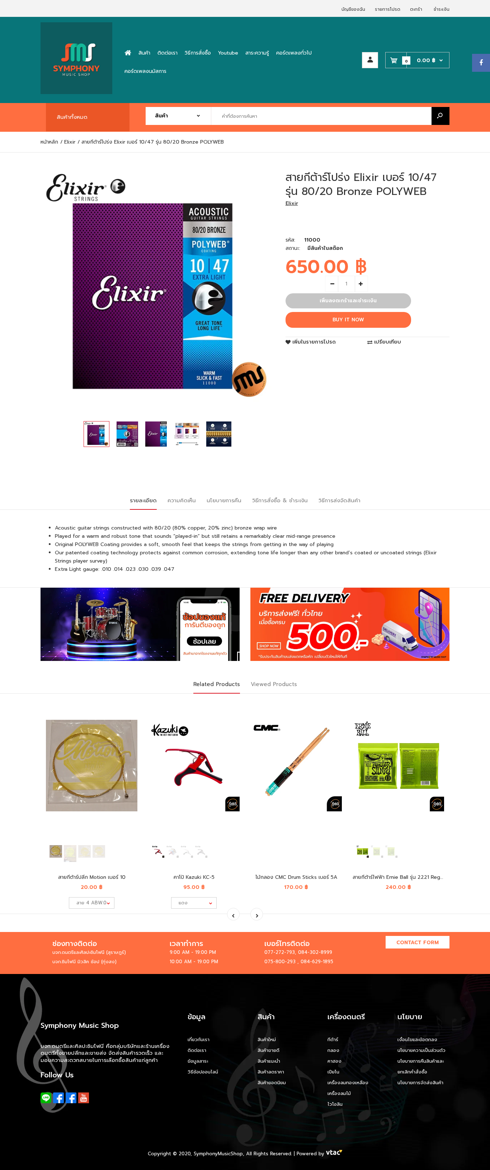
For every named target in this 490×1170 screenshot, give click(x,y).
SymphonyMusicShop (218, 1153)
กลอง (333, 1050)
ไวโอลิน (335, 1104)
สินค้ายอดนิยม (272, 1082)
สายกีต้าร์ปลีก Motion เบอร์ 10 (92, 877)
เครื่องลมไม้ (339, 1093)
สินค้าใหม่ (267, 1039)
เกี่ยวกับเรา (198, 1039)
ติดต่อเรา (197, 1050)
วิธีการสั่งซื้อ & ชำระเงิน (280, 500)
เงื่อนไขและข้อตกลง (417, 1039)
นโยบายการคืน (224, 500)
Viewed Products (274, 684)
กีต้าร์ (333, 1039)
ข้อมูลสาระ (198, 1061)
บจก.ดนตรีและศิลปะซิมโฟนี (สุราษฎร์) (89, 952)
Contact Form (417, 942)
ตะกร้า (416, 9)
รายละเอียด (143, 500)
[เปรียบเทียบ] (127, 721)
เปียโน (333, 1071)
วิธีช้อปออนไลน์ (203, 1071)
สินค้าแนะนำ (269, 1061)
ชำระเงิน (441, 9)
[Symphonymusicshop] (76, 92)
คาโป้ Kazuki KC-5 (194, 877)
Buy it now (348, 319)
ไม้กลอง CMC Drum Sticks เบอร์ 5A (296, 877)
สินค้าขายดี (268, 1050)
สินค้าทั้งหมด (72, 117)
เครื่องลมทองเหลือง (348, 1082)
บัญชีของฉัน (353, 9)
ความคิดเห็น (182, 500)
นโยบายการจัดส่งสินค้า (420, 1082)
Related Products (216, 684)
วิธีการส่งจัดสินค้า (340, 500)
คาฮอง (334, 1061)
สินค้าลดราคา (271, 1071)
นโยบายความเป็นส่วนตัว (421, 1050)
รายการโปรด (387, 9)
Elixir (292, 203)
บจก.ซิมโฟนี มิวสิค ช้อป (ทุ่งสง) (84, 961)
